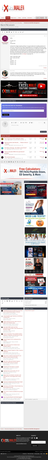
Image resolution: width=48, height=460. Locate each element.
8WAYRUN (29, 458)
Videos (19, 17)
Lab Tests (24, 17)
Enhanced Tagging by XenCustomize (24, 457)
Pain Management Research (8, 337)
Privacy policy (36, 453)
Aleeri (5, 149)
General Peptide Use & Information (9, 380)
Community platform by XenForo (24, 455)
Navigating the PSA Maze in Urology (11, 366)
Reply (46, 67)
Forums (8, 17)
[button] (5, 17)
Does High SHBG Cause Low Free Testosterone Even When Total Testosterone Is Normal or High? (13, 328)
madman (6, 158)
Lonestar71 (6, 145)
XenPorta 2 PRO (19, 458)
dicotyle (5, 139)
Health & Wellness (6, 342)
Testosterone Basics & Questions (18, 139)
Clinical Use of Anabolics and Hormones (10, 325)
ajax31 (33, 310)
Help (41, 453)
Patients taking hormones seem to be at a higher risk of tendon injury (12, 322)
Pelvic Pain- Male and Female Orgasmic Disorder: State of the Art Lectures (11, 362)
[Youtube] (37, 438)
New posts (3, 20)
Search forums (8, 20)
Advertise (46, 451)
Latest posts (4, 308)
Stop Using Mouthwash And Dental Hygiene (12, 397)
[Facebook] (32, 438)
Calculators (29, 17)
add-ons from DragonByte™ (21, 456)
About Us (37, 451)
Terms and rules (30, 453)
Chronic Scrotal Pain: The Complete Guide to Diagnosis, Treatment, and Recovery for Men (12, 334)
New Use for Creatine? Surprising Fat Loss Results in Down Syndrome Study (12, 356)
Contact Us (41, 451)
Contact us (25, 453)
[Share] (44, 36)
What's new (13, 17)
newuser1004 (27, 310)
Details (40, 456)
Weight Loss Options (7, 319)
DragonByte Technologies (34, 456)
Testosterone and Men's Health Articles (10, 314)
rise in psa (16, 26)
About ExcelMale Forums (21, 443)
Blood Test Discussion (17, 145)
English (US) (4, 453)
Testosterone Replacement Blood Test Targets (13, 381)
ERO (43, 152)
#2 (46, 70)
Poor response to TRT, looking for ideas (14, 138)
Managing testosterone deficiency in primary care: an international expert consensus (12, 311)
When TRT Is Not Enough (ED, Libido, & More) (11, 348)
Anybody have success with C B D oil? (11, 370)
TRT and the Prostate (9, 157)
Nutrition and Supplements (8, 359)
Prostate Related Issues (17, 158)
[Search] (46, 17)
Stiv (31, 310)
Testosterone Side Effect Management (10, 389)
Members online (29, 308)
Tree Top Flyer (4, 26)
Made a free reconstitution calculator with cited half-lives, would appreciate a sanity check (12, 376)
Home (2, 17)
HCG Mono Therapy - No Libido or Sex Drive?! (15, 148)
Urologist (24, 53)
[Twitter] (34, 438)
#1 (46, 36)
